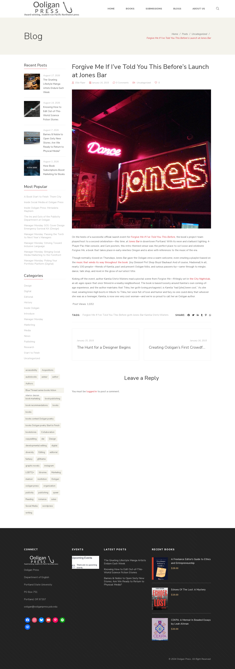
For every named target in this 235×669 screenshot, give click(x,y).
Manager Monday (33, 319)
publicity (30, 492)
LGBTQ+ (30, 472)
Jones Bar (134, 241)
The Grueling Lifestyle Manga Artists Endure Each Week (125, 562)
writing (29, 512)
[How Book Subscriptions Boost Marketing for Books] (32, 168)
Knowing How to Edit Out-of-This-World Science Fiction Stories (123, 571)
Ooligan (55, 479)
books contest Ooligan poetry (40, 418)
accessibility (31, 370)
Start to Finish (32, 352)
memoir (29, 479)
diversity (30, 452)
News (27, 336)
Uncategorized (144, 82)
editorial (54, 452)
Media (27, 330)
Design (28, 285)
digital (54, 445)
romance (42, 499)
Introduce (29, 313)
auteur (44, 376)
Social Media (32, 506)
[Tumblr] (202, 315)
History (28, 302)
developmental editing (36, 445)
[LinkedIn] (198, 315)
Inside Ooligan (31, 308)
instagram (49, 465)
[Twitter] (193, 315)
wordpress (47, 506)
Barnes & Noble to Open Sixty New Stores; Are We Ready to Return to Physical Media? (53, 143)
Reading (29, 499)
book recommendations (37, 405)
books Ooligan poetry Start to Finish (42, 425)
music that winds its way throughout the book (102, 262)
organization (49, 485)
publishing (43, 492)
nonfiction (42, 479)
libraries (43, 472)
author (55, 376)
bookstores (31, 432)
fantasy (29, 459)
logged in (91, 391)
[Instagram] (34, 620)
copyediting (31, 438)
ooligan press (32, 485)
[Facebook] (189, 315)
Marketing (29, 324)
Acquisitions (47, 370)
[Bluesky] (41, 620)
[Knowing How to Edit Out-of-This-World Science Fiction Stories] (32, 109)
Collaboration (47, 432)
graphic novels (32, 465)
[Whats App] (210, 315)
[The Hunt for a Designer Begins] (105, 344)
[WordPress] (27, 626)
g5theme (41, 459)
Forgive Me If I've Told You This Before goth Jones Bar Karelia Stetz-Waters (125, 315)
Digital (27, 291)
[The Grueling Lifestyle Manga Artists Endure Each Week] (32, 82)
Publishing (29, 341)
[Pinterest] (206, 315)
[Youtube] (48, 620)
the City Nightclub (200, 279)
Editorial (28, 296)
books (56, 405)
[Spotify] (62, 620)
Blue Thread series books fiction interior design (41, 391)
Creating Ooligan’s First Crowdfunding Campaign (178, 347)
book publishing (52, 398)
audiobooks (31, 376)
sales (53, 499)
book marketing (33, 398)
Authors (29, 383)
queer (56, 492)
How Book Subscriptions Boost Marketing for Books (54, 170)
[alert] (85, 566)
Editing (42, 452)
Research (29, 347)
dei (42, 438)
